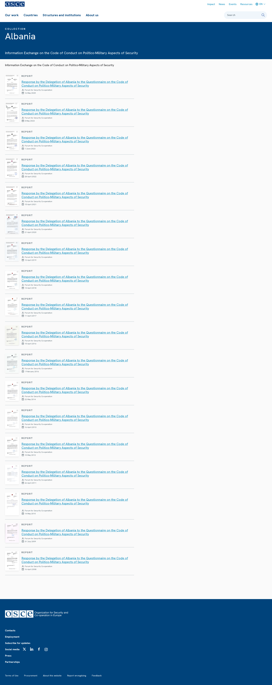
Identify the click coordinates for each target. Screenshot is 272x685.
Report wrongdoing (76, 675)
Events (233, 4)
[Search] (263, 15)
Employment (12, 636)
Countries (31, 15)
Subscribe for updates (17, 643)
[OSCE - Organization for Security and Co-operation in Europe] (15, 4)
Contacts (10, 630)
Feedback (97, 675)
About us (92, 15)
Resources (246, 4)
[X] (24, 649)
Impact (211, 4)
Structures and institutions (62, 15)
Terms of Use (11, 675)
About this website (52, 675)
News (222, 4)
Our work (12, 15)
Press (8, 655)
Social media (12, 649)
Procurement (30, 675)
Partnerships (12, 662)
